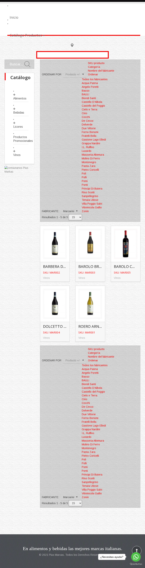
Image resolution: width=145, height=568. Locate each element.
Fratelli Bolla (89, 135)
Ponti (85, 184)
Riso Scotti (88, 192)
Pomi (85, 181)
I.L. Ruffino (88, 147)
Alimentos (19, 98)
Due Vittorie (89, 128)
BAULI (85, 94)
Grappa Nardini (91, 143)
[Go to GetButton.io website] (136, 564)
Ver (55, 242)
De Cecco (87, 120)
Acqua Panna (90, 83)
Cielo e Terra (89, 109)
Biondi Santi (89, 98)
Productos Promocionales (21, 138)
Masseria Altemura (93, 154)
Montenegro (89, 162)
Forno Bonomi (90, 132)
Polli (84, 177)
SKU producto (96, 63)
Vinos (17, 155)
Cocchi (86, 116)
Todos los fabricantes (95, 79)
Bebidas (18, 112)
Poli (84, 173)
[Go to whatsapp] (136, 557)
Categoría (94, 66)
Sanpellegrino (90, 196)
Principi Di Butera (92, 188)
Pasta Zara (88, 165)
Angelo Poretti (90, 86)
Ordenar (93, 74)
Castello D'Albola (92, 101)
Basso (85, 90)
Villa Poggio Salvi (92, 203)
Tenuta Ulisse (90, 199)
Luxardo (86, 150)
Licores (18, 126)
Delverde (87, 124)
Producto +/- (73, 74)
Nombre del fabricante (101, 70)
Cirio (84, 113)
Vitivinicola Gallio (92, 207)
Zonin (85, 211)
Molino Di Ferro (91, 158)
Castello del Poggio (93, 105)
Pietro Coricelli (90, 169)
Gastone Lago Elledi (94, 139)
